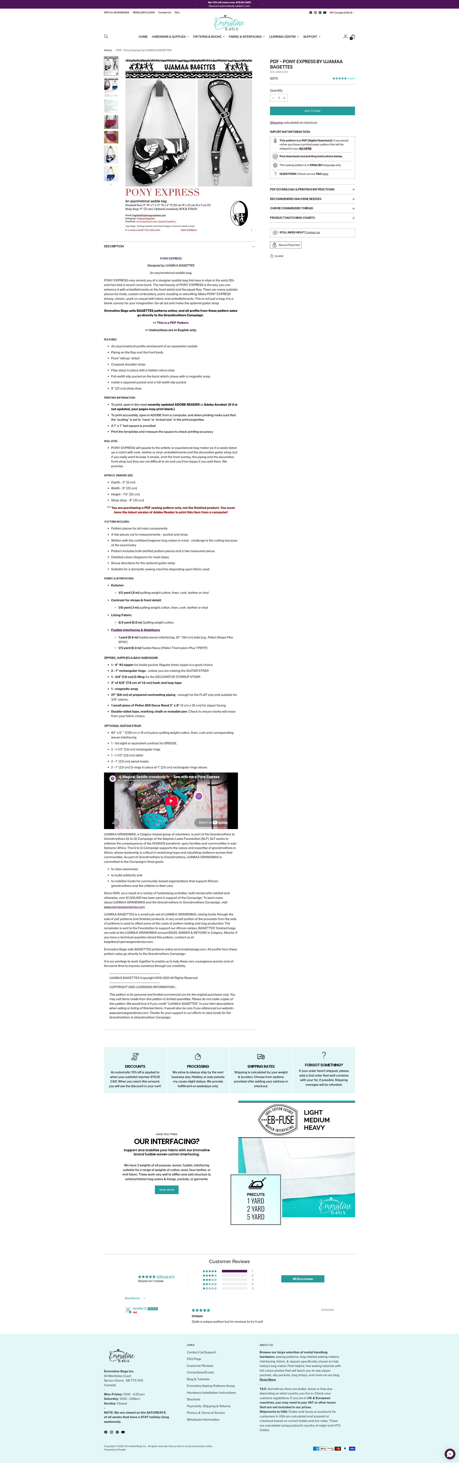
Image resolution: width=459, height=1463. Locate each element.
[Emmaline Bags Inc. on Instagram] (315, 12)
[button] (340, 78)
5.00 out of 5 (165, 1276)
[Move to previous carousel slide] (344, 1247)
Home (108, 50)
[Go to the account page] (345, 36)
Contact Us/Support (201, 1352)
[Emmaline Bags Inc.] (229, 23)
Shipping (276, 122)
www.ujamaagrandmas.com (124, 907)
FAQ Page (194, 1359)
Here (325, 174)
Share (279, 256)
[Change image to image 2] (111, 87)
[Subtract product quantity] (273, 97)
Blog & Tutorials (198, 1379)
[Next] (262, 4)
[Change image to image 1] (111, 66)
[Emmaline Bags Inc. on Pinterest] (320, 12)
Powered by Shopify (115, 1449)
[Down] (111, 184)
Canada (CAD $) (343, 12)
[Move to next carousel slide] (352, 1247)
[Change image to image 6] (111, 155)
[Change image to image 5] (111, 137)
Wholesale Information (203, 1419)
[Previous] (197, 4)
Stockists (193, 1399)
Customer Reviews (200, 1365)
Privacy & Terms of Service (206, 1412)
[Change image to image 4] (111, 122)
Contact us (313, 232)
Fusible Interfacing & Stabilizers (135, 630)
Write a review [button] (303, 1279)
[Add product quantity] (284, 97)
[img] (201, 1310)
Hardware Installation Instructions (211, 1392)
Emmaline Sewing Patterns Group (211, 1385)
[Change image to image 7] (111, 173)
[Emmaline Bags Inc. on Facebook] (310, 12)
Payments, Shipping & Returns (208, 1406)
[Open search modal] (106, 36)
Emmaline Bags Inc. (136, 1446)
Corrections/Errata (200, 1372)
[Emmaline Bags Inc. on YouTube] (324, 12)
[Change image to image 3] (111, 106)
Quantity (276, 90)
